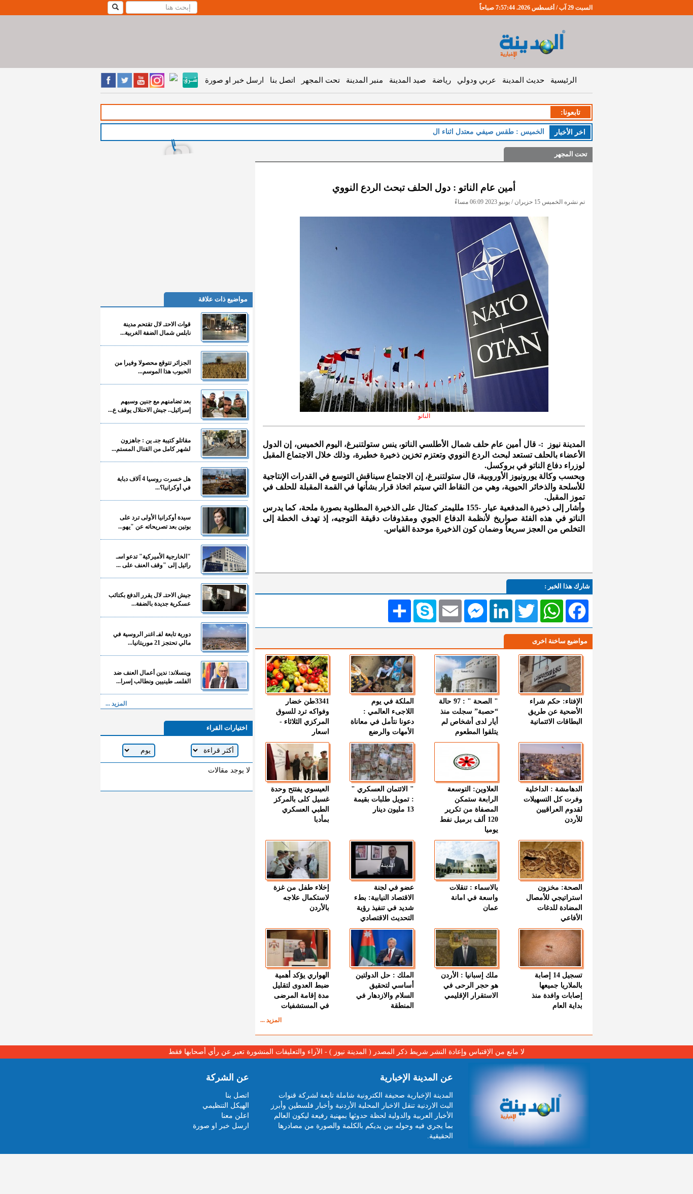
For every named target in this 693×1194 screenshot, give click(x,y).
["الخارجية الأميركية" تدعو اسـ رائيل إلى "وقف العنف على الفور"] (224, 559)
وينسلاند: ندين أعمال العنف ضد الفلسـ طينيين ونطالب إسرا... (152, 677)
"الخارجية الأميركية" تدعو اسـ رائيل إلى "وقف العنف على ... (153, 561)
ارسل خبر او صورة (234, 80)
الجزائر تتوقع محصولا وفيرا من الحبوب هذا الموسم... (153, 367)
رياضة (441, 80)
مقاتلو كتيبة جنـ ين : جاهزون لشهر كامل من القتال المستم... (151, 444)
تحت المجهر (320, 80)
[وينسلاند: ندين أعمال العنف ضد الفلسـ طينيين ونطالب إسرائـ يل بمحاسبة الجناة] (224, 675)
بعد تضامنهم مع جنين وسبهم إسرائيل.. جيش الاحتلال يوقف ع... (149, 405)
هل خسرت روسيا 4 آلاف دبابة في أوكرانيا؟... (154, 483)
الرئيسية (563, 80)
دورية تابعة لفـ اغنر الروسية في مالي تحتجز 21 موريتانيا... (152, 638)
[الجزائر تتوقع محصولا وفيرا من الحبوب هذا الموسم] (224, 365)
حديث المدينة (523, 80)
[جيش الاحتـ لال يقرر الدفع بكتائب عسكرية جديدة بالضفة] (224, 597)
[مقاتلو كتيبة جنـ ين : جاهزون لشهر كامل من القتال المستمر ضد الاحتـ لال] (224, 443)
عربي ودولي (476, 80)
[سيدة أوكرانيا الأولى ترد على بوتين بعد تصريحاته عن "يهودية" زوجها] (224, 520)
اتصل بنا (282, 80)
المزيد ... (271, 1020)
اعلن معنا (235, 1115)
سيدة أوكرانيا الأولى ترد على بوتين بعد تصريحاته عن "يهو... (154, 522)
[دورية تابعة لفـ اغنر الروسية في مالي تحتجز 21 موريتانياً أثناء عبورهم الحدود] (224, 636)
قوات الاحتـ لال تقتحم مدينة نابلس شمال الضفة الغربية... (155, 328)
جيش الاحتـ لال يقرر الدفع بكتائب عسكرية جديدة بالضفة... (150, 599)
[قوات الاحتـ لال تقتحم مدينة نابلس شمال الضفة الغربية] (224, 326)
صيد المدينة (407, 80)
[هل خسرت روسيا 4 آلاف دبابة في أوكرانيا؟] (224, 481)
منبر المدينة (364, 80)
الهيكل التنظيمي (225, 1105)
